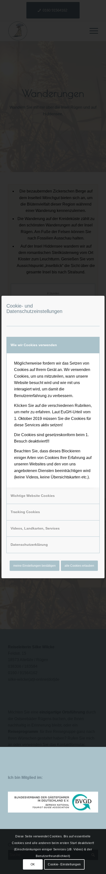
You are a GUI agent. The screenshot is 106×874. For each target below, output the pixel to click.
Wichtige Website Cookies (33, 496)
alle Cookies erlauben (79, 565)
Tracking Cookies (25, 512)
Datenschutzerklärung (29, 545)
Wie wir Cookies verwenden (34, 345)
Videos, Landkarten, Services (35, 528)
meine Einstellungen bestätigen (34, 565)
